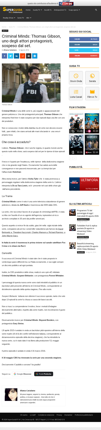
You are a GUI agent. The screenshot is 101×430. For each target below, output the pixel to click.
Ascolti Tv (48, 10)
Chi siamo (23, 415)
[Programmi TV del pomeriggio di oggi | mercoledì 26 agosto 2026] (72, 212)
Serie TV (20, 18)
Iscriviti (93, 56)
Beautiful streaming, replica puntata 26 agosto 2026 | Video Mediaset (87, 246)
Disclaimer (68, 415)
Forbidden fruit (83, 237)
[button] (96, 10)
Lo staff (33, 415)
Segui (95, 45)
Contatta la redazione (46, 415)
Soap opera (73, 10)
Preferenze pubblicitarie (84, 415)
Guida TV (36, 10)
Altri (27, 18)
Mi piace (94, 39)
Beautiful (81, 252)
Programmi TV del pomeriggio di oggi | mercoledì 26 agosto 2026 (88, 213)
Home (28, 10)
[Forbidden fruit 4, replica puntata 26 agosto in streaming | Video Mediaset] (72, 227)
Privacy (59, 415)
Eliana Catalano (10, 50)
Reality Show (8, 18)
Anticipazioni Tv (60, 10)
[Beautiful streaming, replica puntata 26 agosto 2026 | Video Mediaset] (72, 245)
